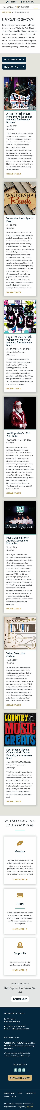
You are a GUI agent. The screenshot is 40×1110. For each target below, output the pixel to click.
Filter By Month (12, 59)
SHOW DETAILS (12, 174)
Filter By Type (11, 67)
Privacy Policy (10, 1096)
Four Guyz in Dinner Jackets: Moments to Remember (17, 540)
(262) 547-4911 (23, 1029)
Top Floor (29, 1106)
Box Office (12, 2)
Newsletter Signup (20, 1078)
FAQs (20, 1093)
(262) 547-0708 (19, 1026)
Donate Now (28, 2)
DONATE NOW (20, 999)
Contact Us (30, 1093)
